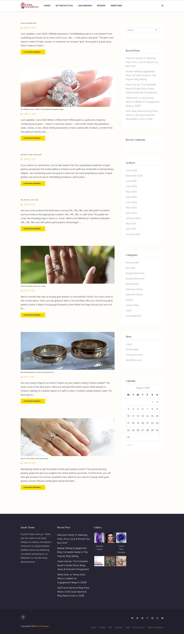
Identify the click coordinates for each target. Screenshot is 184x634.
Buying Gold (132, 284)
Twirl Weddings (42, 626)
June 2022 (131, 202)
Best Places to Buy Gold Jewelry (31, 155)
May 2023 (131, 191)
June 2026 (131, 170)
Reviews (101, 6)
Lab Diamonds (85, 6)
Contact (102, 627)
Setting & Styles (64, 6)
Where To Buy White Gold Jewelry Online (34, 459)
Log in (129, 344)
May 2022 (131, 207)
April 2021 (131, 229)
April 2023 (131, 197)
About (93, 627)
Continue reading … (32, 52)
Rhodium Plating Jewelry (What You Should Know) (37, 372)
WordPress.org (133, 360)
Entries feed (132, 349)
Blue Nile (130, 268)
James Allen (132, 305)
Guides (47, 6)
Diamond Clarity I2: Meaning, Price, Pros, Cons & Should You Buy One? (142, 62)
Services (118, 627)
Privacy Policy (138, 627)
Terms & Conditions (155, 627)
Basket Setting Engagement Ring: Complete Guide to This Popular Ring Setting (141, 75)
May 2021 (131, 223)
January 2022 (133, 218)
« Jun (129, 445)
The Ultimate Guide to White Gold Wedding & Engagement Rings (42, 109)
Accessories (132, 262)
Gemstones (116, 6)
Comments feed (134, 355)
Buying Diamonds (135, 273)
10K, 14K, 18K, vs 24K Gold (29, 200)
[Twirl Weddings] (30, 6)
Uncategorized (133, 315)
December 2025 (134, 175)
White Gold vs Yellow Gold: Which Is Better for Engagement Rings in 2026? (142, 102)
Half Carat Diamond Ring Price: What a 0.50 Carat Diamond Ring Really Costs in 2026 (142, 115)
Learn (129, 310)
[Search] (156, 30)
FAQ (110, 627)
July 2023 (131, 181)
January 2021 (133, 234)
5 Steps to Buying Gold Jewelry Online (33, 286)
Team (127, 627)
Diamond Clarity (134, 289)
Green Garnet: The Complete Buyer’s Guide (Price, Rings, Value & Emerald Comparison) (141, 88)
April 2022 (131, 213)
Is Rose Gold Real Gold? (28, 23)
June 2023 (131, 186)
